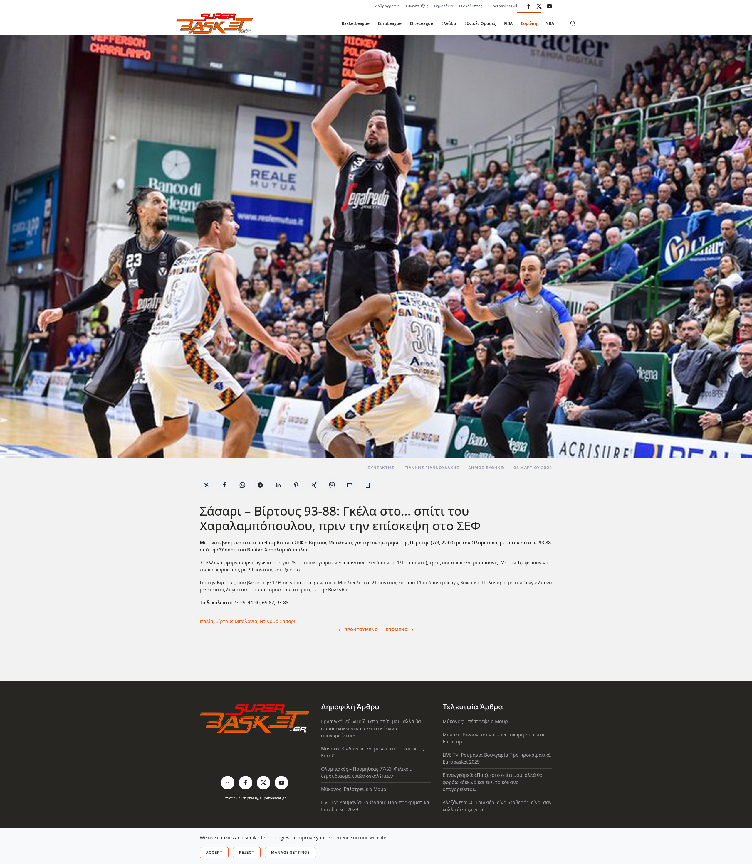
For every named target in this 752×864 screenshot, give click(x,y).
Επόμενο (397, 629)
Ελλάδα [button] (448, 23)
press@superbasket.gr (266, 798)
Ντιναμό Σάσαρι (278, 621)
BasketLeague (356, 23)
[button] (573, 23)
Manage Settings (290, 852)
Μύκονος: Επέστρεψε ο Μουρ (353, 789)
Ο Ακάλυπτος (470, 6)
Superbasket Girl (502, 6)
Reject (246, 852)
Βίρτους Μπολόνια (236, 621)
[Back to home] (214, 23)
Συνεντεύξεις (417, 6)
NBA (549, 23)
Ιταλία (206, 621)
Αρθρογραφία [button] (387, 6)
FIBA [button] (508, 23)
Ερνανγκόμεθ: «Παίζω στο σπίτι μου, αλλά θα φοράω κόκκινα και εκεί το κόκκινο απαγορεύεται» (371, 728)
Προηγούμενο (361, 629)
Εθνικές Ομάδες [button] (480, 23)
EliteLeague (421, 23)
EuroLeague (390, 23)
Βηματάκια (443, 6)
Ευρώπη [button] (529, 23)
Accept (214, 852)
